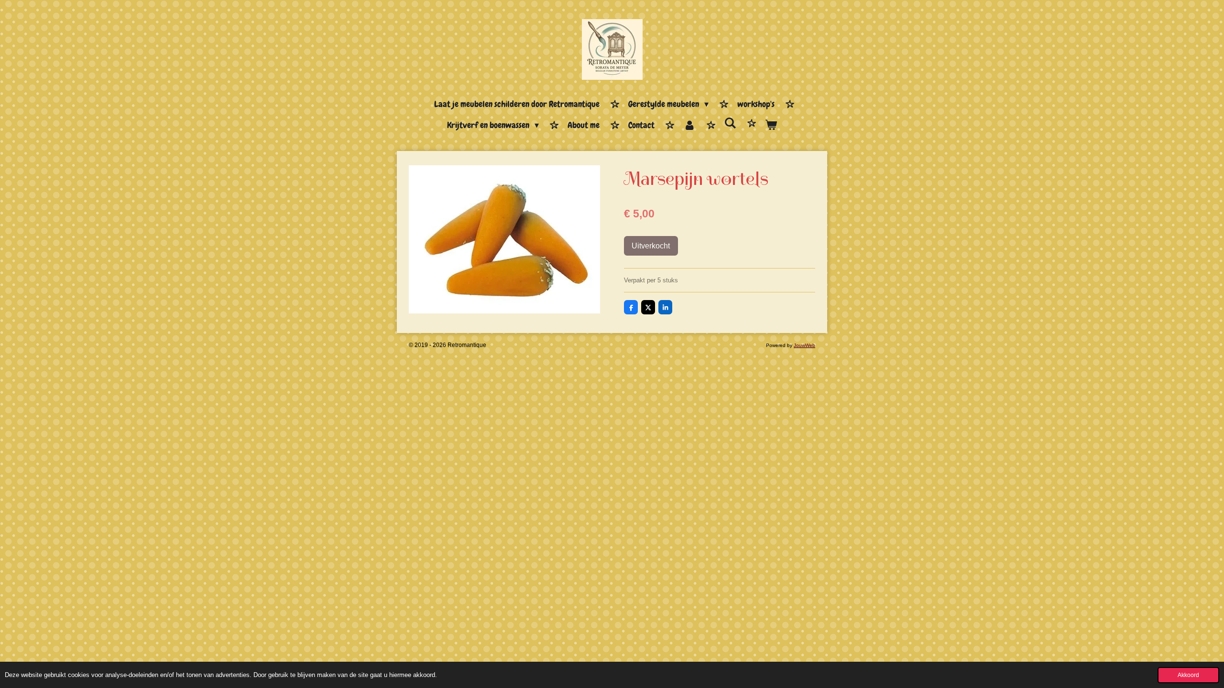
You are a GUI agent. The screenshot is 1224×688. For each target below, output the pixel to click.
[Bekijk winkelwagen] (771, 125)
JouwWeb (804, 345)
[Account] (689, 125)
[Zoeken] (730, 123)
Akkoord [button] (1188, 675)
